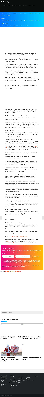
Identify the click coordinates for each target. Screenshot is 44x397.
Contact (28, 377)
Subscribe (30, 9)
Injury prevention (13, 381)
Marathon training (13, 385)
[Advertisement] (22, 99)
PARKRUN (20, 5)
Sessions (20, 20)
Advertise (28, 378)
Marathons (32, 20)
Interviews (14, 5)
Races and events (20, 377)
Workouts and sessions (13, 379)
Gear (30, 5)
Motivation (37, 20)
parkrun (19, 382)
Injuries (6, 23)
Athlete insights (13, 377)
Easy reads (37, 13)
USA (18, 13)
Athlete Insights (13, 20)
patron (7, 241)
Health (2, 23)
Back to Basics (6, 20)
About (33, 5)
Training (25, 5)
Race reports (20, 378)
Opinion (9, 5)
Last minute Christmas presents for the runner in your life (10, 359)
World (21, 13)
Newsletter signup (30, 380)
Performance (25, 20)
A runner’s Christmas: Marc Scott (19, 236)
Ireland (14, 13)
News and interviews (4, 377)
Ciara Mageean (17, 271)
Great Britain (8, 13)
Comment (32, 13)
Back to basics (13, 384)
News (4, 5)
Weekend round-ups (21, 380)
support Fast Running (12, 242)
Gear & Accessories (20, 25)
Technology (12, 25)
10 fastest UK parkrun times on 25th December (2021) (32, 337)
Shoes (7, 25)
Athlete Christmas (9, 271)
